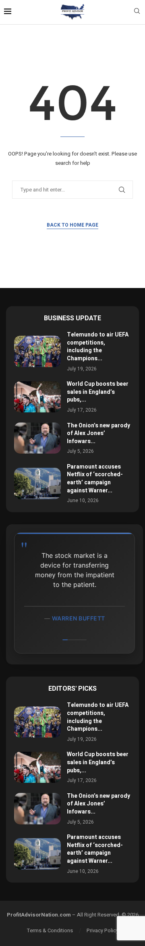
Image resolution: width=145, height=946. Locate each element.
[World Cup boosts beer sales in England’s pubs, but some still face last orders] (37, 396)
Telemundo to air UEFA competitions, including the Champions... (97, 346)
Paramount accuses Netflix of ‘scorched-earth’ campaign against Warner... (95, 478)
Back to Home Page (72, 225)
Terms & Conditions (50, 930)
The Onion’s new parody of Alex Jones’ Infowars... (98, 433)
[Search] (137, 12)
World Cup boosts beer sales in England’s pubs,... (97, 392)
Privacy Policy (102, 930)
